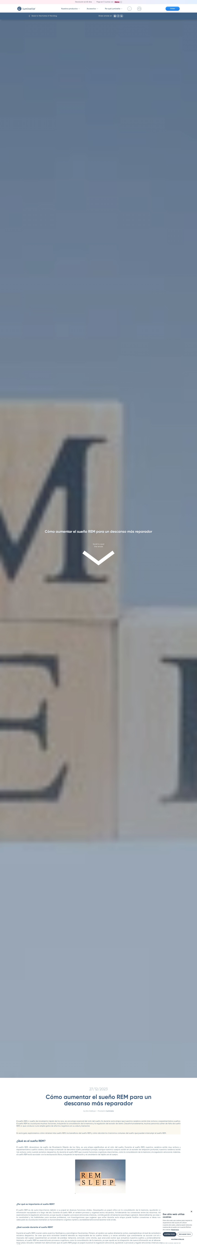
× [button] (191, 1211)
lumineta (110, 1111)
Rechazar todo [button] (185, 1234)
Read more (175, 1230)
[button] (177, 1239)
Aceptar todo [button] (169, 1234)
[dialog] (178, 1225)
